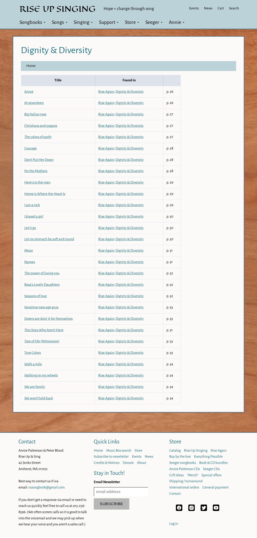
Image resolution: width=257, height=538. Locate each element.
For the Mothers (35, 171)
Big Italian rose (35, 114)
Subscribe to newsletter (111, 456)
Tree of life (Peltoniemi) (41, 341)
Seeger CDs (211, 469)
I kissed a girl (33, 216)
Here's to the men (37, 182)
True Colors (32, 353)
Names (29, 262)
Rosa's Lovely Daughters (42, 285)
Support (107, 22)
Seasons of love (35, 296)
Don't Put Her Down (39, 160)
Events (194, 8)
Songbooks (30, 22)
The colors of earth (37, 137)
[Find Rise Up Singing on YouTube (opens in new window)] (216, 510)
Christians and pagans (40, 126)
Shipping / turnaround (186, 481)
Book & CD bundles (213, 463)
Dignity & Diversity (129, 92)
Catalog (175, 450)
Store (130, 22)
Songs (58, 22)
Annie (175, 22)
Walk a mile (33, 364)
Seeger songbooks (182, 463)
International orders (184, 487)
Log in (173, 524)
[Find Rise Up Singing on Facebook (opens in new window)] (179, 510)
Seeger (152, 22)
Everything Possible (208, 456)
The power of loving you (41, 273)
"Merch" (192, 475)
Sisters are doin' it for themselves (48, 319)
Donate (128, 463)
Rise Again (106, 92)
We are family (34, 387)
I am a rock (32, 205)
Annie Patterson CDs (184, 469)
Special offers (211, 475)
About (141, 463)
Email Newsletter (107, 482)
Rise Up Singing (195, 450)
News (208, 8)
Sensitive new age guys (41, 307)
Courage (30, 148)
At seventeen (34, 103)
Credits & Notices (106, 463)
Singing (81, 22)
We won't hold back (38, 398)
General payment (215, 487)
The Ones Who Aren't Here (43, 330)
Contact (27, 442)
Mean (28, 250)
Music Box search (118, 450)
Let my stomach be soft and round (49, 239)
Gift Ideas (176, 475)
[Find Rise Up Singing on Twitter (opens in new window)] (204, 510)
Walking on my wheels (41, 375)
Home (31, 66)
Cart (221, 8)
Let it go (30, 228)
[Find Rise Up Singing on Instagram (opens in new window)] (191, 510)
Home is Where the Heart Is (44, 194)
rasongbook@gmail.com (47, 487)
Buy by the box (180, 456)
